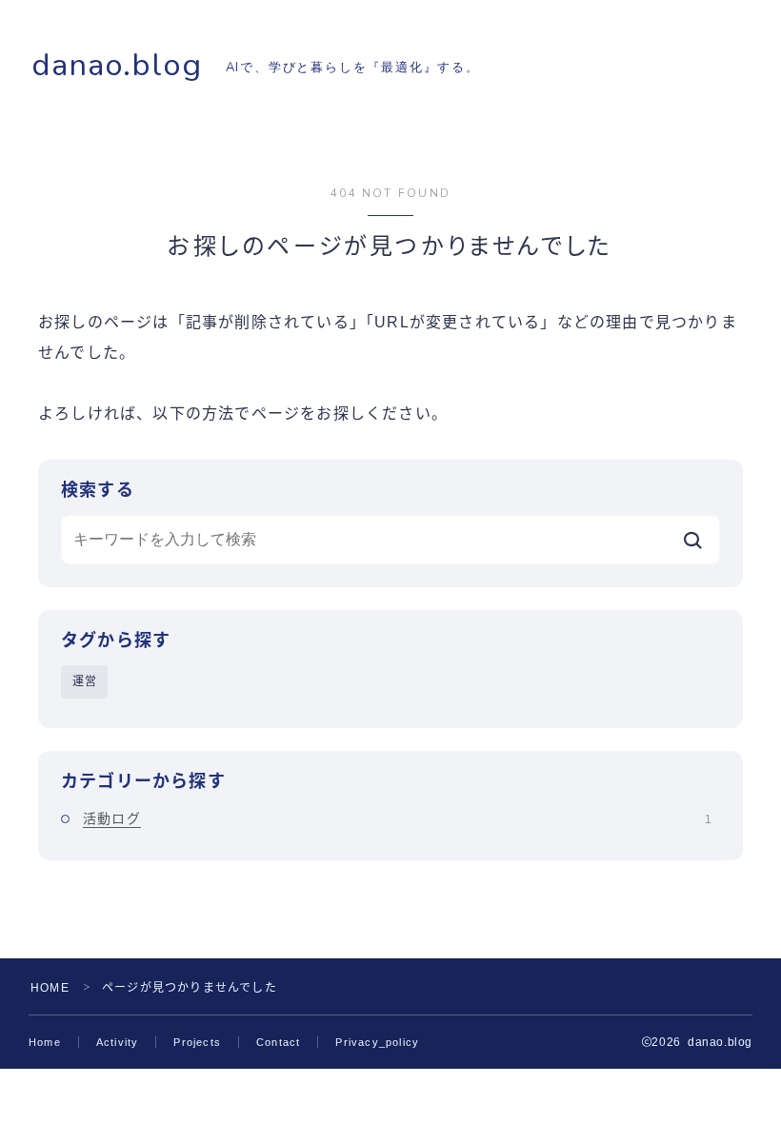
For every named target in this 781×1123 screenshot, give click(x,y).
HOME (50, 988)
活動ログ (397, 818)
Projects (197, 1042)
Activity (117, 1042)
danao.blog (116, 66)
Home (45, 1042)
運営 (84, 681)
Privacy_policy (377, 1042)
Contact (278, 1042)
